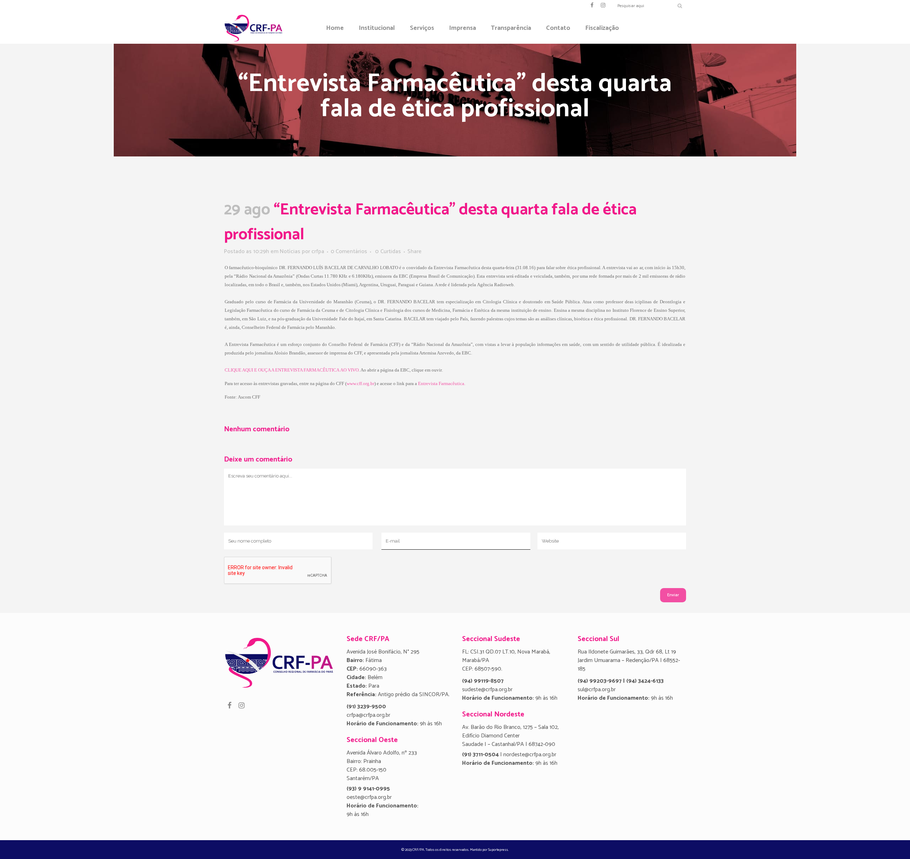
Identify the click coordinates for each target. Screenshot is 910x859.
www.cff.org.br (360, 383)
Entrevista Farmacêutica (441, 383)
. (464, 383)
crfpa (317, 251)
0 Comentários (349, 251)
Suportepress (498, 850)
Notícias (290, 251)
